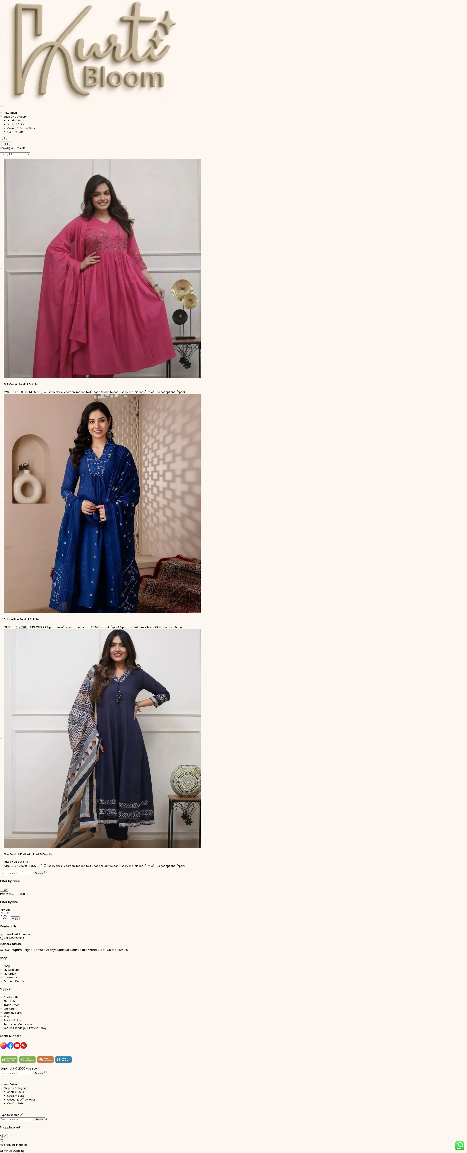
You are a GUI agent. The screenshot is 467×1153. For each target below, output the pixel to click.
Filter (8, 144)
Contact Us (11, 997)
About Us (9, 1001)
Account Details (14, 981)
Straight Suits (15, 124)
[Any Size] (5, 909)
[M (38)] (5, 918)
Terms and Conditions (18, 1024)
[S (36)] (5, 915)
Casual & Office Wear (21, 128)
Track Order (11, 1005)
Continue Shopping (12, 1151)
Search (39, 873)
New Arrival (10, 113)
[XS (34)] (5, 912)
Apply (15, 918)
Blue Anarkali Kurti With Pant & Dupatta (28, 854)
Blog (6, 1016)
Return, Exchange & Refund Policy (25, 1028)
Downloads (11, 977)
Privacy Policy (12, 1020)
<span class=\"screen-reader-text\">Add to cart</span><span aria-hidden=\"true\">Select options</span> (116, 392)
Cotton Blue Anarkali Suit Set (22, 619)
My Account (11, 970)
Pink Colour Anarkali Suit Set (21, 384)
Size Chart (10, 1009)
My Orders (10, 973)
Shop (7, 966)
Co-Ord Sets (15, 132)
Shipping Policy (13, 1012)
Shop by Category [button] (15, 116)
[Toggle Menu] (1, 106)
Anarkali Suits (15, 120)
